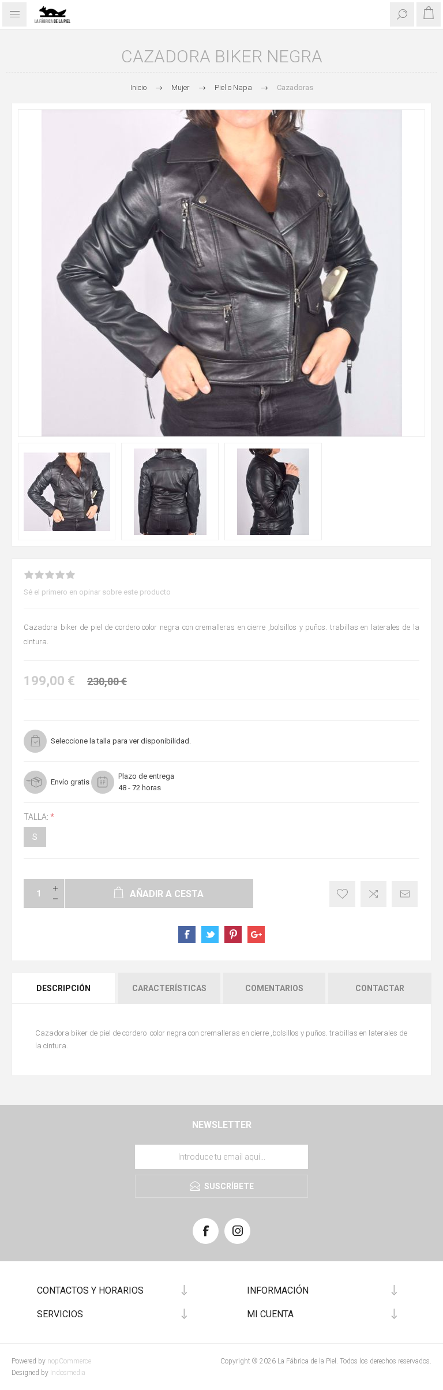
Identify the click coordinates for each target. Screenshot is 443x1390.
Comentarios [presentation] (274, 988)
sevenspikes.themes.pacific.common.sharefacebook (187, 934)
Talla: (37, 816)
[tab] (64, 988)
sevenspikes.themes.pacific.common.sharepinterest (233, 934)
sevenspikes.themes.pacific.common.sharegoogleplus (256, 934)
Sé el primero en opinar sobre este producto (97, 592)
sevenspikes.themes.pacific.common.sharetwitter (210, 934)
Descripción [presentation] (63, 988)
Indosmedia (67, 1373)
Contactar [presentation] (379, 988)
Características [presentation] (169, 988)
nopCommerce (69, 1361)
